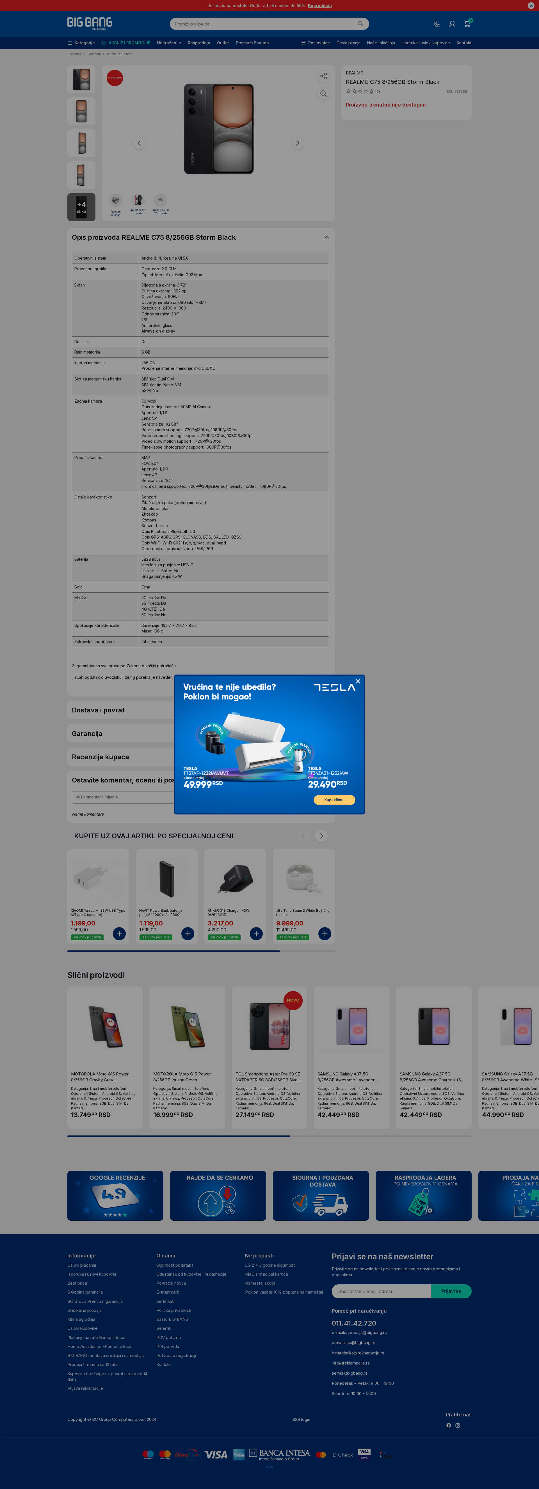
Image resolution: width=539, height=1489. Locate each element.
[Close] (358, 681)
